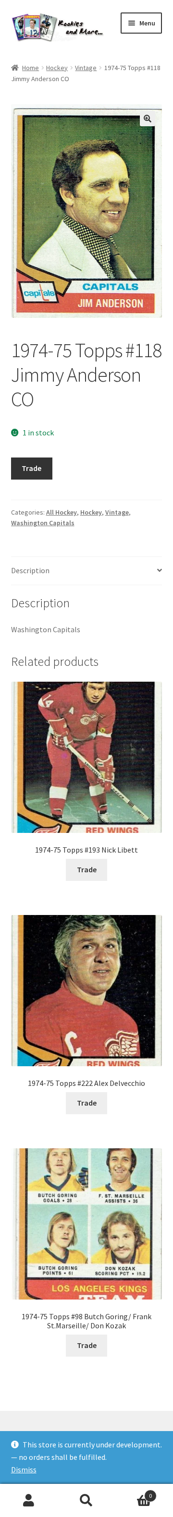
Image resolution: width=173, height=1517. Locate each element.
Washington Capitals (42, 522)
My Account (29, 1500)
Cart (133, 1492)
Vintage (86, 67)
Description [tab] (30, 570)
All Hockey (61, 512)
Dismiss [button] (24, 1469)
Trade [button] (87, 869)
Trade (31, 468)
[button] (147, 118)
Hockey (57, 67)
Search (86, 1500)
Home (30, 67)
